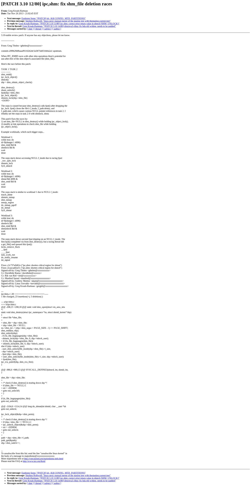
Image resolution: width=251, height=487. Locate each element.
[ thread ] (38, 29)
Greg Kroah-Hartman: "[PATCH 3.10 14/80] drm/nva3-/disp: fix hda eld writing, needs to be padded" (69, 26)
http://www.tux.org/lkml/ (34, 461)
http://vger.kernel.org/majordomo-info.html (43, 458)
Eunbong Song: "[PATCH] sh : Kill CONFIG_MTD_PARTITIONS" (53, 18)
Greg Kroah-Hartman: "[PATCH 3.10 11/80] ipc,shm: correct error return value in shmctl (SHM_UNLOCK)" (69, 23)
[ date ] (30, 29)
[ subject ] (47, 29)
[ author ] (57, 29)
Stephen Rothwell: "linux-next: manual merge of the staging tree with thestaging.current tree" (68, 21)
